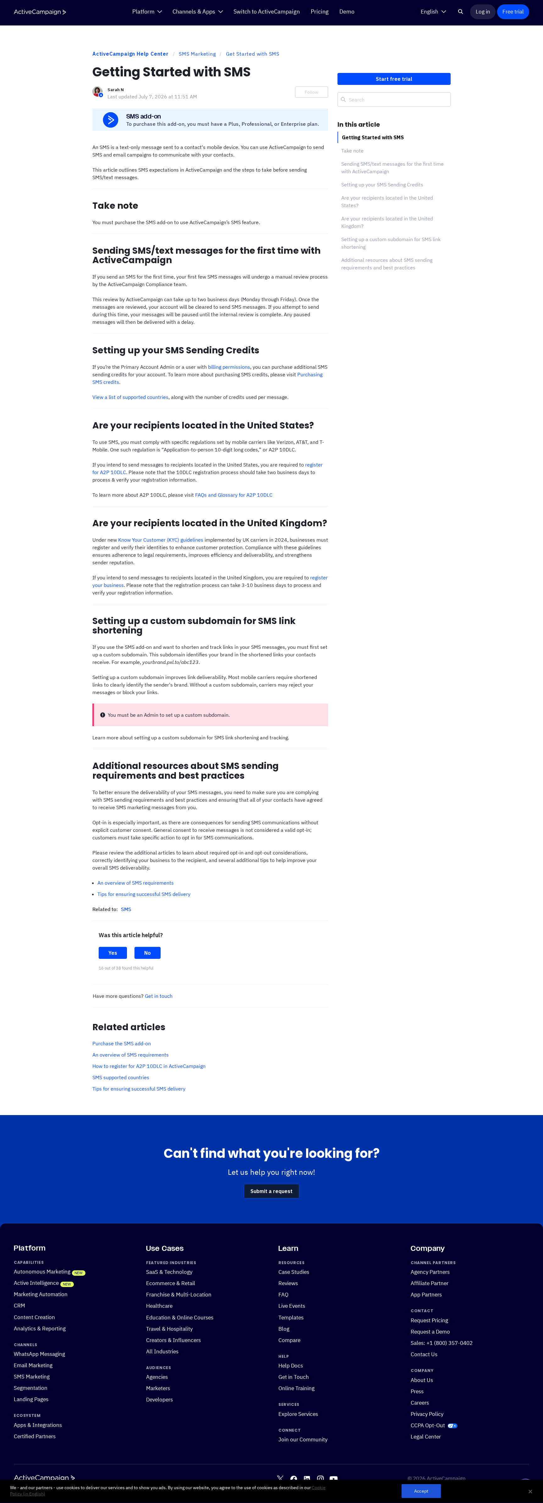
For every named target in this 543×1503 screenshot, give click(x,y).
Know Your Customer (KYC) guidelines (160, 540)
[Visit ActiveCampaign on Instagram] (320, 1479)
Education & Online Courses (179, 1317)
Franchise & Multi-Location (178, 1294)
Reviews (288, 1283)
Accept (421, 1491)
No (147, 953)
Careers (420, 1402)
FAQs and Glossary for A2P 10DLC (233, 495)
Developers (159, 1399)
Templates (291, 1317)
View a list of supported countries (130, 397)
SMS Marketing (197, 54)
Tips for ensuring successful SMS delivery (143, 894)
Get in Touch (293, 1376)
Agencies (157, 1376)
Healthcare (159, 1305)
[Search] (461, 12)
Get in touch (159, 996)
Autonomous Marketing (42, 1271)
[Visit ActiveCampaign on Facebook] (294, 1479)
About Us (422, 1379)
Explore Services (298, 1414)
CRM (19, 1305)
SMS (126, 909)
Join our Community (302, 1439)
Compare (289, 1339)
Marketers (158, 1388)
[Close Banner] (530, 1491)
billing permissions (229, 367)
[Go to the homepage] (40, 12)
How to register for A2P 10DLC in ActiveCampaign (149, 1066)
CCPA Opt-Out (428, 1425)
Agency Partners (430, 1271)
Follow (311, 92)
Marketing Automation (41, 1294)
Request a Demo (430, 1331)
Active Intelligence (36, 1282)
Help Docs (290, 1365)
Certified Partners (35, 1436)
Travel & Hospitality (169, 1328)
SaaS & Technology (169, 1271)
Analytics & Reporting (40, 1328)
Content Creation (34, 1316)
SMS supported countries (120, 1077)
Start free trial (394, 79)
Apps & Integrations (38, 1425)
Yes (112, 953)
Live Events (291, 1305)
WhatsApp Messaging (39, 1354)
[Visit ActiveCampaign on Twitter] (280, 1479)
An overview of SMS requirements (135, 883)
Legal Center (426, 1436)
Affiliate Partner (429, 1283)
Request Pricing (429, 1320)
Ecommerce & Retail (170, 1283)
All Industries (162, 1351)
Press (417, 1391)
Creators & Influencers (173, 1339)
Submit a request (271, 1191)
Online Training (296, 1388)
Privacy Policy (427, 1414)
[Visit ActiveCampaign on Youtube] (333, 1479)
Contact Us (424, 1354)
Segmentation (30, 1387)
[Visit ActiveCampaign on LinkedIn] (307, 1479)
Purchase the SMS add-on (121, 1043)
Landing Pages (31, 1399)
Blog (283, 1328)
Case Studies (293, 1271)
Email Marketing (33, 1365)
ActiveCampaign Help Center (130, 54)
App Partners (426, 1294)
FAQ (283, 1294)
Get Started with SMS (252, 54)
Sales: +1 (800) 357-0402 (442, 1343)
